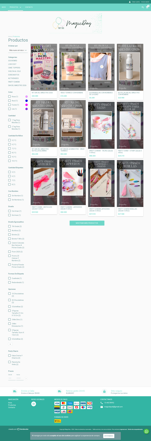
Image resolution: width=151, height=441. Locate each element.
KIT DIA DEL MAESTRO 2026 (42, 93)
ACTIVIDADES (13, 78)
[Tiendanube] (18, 430)
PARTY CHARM (14, 82)
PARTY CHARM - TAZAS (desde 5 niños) (101, 151)
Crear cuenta (136, 2)
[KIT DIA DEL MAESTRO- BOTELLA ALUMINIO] (44, 123)
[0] (147, 8)
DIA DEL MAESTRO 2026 (17, 85)
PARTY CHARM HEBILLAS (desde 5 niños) (127, 210)
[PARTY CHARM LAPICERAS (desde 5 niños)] (101, 183)
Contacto (29, 7)
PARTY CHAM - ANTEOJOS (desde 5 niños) (42, 208)
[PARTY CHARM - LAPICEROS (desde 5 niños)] (72, 181)
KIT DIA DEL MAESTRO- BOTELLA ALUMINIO (40, 150)
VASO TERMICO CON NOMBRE (72, 93)
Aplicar (26, 378)
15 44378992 (109, 403)
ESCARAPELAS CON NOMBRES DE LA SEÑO (101, 93)
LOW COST (12, 64)
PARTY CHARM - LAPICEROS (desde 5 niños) (71, 208)
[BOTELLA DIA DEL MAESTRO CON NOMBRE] (130, 67)
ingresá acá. (123, 429)
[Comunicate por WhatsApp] (146, 431)
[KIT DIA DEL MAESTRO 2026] (44, 67)
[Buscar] (143, 7)
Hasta (18, 375)
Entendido (108, 436)
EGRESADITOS (13, 75)
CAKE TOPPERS (14, 68)
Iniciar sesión (145, 2)
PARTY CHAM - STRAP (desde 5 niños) (130, 151)
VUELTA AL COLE (14, 71)
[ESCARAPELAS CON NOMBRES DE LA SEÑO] (101, 67)
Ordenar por (13, 46)
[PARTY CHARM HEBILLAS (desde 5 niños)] (130, 183)
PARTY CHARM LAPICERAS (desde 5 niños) (99, 210)
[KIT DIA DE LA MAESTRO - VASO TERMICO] (72, 123)
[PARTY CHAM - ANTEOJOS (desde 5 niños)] (44, 181)
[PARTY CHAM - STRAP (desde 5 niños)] (130, 125)
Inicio (4, 7)
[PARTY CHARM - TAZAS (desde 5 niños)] (101, 125)
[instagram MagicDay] (33, 404)
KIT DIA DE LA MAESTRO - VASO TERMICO (72, 150)
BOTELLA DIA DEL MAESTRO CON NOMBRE (129, 93)
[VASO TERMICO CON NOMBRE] (72, 67)
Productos (14, 7)
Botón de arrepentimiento (135, 429)
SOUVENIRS (12, 61)
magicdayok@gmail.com (113, 407)
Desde (10, 375)
